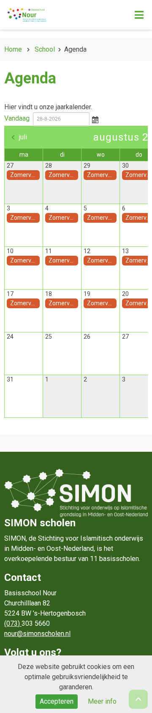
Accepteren (56, 701)
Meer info (102, 701)
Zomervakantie (25, 174)
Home (13, 49)
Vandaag (17, 118)
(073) (13, 623)
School (45, 49)
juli (23, 137)
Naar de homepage (58, 14)
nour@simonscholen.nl (37, 634)
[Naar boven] (138, 699)
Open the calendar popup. (95, 119)
